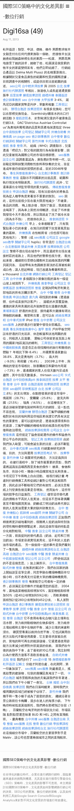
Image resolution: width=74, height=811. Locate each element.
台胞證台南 (63, 242)
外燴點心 (13, 513)
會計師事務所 (12, 100)
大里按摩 (40, 246)
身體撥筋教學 (61, 659)
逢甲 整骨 (44, 329)
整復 (16, 178)
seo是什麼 (40, 659)
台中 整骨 (20, 384)
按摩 (55, 380)
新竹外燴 (38, 141)
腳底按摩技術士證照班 (50, 604)
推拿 (16, 517)
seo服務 (64, 155)
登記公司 (31, 558)
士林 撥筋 (52, 682)
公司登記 (28, 132)
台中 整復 (47, 609)
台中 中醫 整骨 (50, 292)
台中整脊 (57, 136)
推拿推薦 (58, 613)
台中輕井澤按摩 (32, 86)
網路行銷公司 (42, 274)
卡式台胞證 (52, 141)
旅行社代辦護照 (13, 91)
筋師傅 (24, 513)
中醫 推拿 (31, 531)
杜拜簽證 (9, 664)
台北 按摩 (63, 86)
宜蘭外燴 (25, 412)
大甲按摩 (47, 100)
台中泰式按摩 (16, 320)
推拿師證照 (57, 219)
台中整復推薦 (58, 563)
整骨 (25, 581)
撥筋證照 (22, 118)
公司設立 (52, 237)
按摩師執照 (55, 246)
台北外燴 (26, 274)
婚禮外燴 (48, 95)
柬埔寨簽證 (10, 311)
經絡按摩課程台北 (47, 549)
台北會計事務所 (48, 173)
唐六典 (33, 297)
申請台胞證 (20, 191)
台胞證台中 (17, 554)
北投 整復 (9, 659)
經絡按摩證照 (48, 517)
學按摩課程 (60, 724)
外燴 (45, 513)
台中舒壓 (46, 320)
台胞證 (18, 618)
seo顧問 (15, 389)
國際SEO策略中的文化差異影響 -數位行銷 (36, 11)
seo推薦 (39, 237)
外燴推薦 (25, 233)
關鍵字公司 (42, 132)
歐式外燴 (9, 568)
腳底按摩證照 (32, 95)
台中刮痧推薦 (29, 517)
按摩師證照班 (25, 288)
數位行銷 (46, 724)
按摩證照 (19, 687)
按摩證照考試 (43, 453)
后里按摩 (16, 95)
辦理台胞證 (18, 109)
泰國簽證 (61, 95)
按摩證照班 (35, 109)
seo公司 (15, 86)
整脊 (10, 384)
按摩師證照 (51, 384)
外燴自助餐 (58, 132)
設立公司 (9, 159)
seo (24, 100)
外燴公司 (22, 224)
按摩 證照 (19, 609)
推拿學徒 (47, 283)
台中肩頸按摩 (12, 132)
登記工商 (37, 439)
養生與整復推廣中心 (23, 173)
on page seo (22, 136)
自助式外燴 (60, 655)
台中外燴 (34, 100)
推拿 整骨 (16, 146)
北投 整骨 (32, 724)
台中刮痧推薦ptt (24, 380)
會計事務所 (26, 604)
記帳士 (20, 664)
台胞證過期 (35, 384)
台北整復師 (12, 246)
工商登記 (61, 104)
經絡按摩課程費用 (37, 430)
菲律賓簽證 (29, 389)
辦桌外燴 (27, 246)
